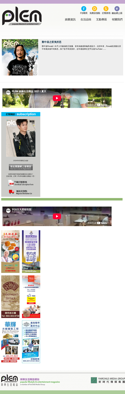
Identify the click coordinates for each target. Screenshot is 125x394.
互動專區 (101, 19)
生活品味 (86, 19)
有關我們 (117, 19)
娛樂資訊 (70, 19)
